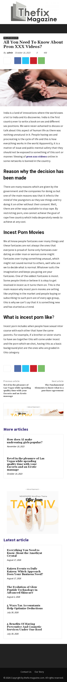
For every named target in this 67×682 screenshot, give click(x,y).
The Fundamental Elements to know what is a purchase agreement (49, 388)
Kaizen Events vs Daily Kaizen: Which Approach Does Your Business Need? (25, 571)
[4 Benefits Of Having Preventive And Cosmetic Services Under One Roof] (51, 628)
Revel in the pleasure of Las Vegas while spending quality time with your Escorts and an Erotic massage (17, 391)
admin (10, 52)
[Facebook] (17, 60)
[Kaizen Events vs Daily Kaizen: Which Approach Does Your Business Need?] (51, 573)
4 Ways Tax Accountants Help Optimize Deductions (25, 607)
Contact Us (26, 671)
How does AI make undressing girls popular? (24, 441)
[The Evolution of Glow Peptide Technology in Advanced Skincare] (51, 592)
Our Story (39, 671)
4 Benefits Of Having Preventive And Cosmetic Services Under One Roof (24, 626)
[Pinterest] (33, 60)
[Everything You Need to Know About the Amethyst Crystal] (51, 555)
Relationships (11, 38)
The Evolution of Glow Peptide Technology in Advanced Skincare (22, 590)
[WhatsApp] (41, 60)
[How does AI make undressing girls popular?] (53, 444)
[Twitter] (25, 60)
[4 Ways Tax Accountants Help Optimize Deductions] (51, 610)
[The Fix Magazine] (33, 12)
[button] (5, 28)
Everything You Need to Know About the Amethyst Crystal (24, 553)
